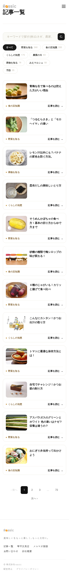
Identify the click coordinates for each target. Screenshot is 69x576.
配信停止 (8, 569)
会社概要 (27, 551)
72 (56, 489)
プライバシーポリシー (27, 569)
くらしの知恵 (15, 55)
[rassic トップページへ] (9, 6)
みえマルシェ (38, 62)
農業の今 (39, 55)
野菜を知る (29, 47)
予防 (10, 70)
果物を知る (13, 62)
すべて (9, 47)
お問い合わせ (11, 551)
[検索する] (61, 36)
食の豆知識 (54, 47)
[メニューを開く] (62, 6)
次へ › (34, 498)
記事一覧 (8, 546)
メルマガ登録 (40, 546)
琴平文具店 (23, 546)
